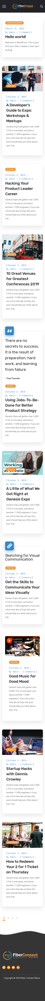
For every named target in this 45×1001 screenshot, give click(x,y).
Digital (11, 86)
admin (12, 32)
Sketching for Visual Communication (22, 557)
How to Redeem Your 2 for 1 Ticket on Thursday (22, 866)
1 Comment (24, 32)
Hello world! (15, 37)
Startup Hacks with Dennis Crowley (19, 774)
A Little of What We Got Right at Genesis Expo (23, 493)
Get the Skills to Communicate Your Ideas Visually (22, 587)
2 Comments (26, 100)
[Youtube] (13, 967)
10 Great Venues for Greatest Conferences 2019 (22, 278)
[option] (22, 247)
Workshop (13, 842)
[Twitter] (8, 967)
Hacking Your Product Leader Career (19, 188)
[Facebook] (4, 967)
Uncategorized (14, 23)
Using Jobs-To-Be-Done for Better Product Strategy (22, 405)
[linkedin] (18, 967)
